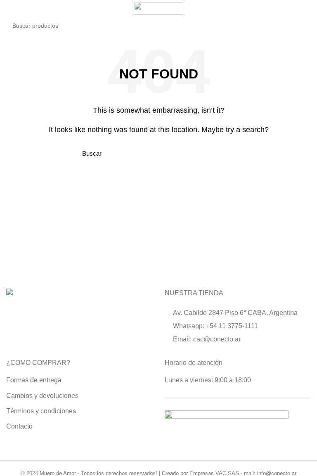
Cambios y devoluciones (42, 395)
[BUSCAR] (299, 25)
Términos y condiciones (41, 410)
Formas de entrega (34, 380)
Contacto (19, 426)
